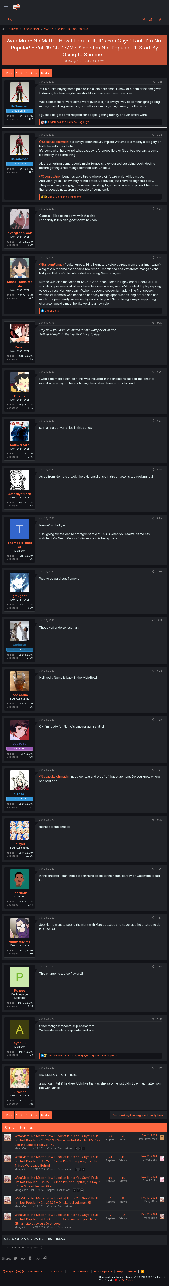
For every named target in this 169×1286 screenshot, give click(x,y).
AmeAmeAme (20, 942)
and (68, 122)
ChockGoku (150, 1159)
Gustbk (19, 396)
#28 (159, 469)
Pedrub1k (19, 893)
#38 (159, 966)
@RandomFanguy (51, 264)
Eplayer (20, 844)
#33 (159, 719)
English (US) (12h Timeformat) (24, 1271)
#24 (159, 257)
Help (120, 1271)
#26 (159, 371)
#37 (159, 917)
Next (44, 73)
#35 (159, 819)
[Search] (10, 19)
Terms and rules (78, 1271)
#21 (160, 81)
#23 (159, 208)
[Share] (153, 82)
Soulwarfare (19, 445)
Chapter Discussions (59, 1148)
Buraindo (20, 1092)
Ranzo (20, 347)
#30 (159, 571)
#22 (159, 134)
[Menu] (6, 6)
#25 (159, 322)
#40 (159, 1067)
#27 (159, 420)
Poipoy (19, 991)
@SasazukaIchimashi (54, 142)
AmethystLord (19, 494)
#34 (159, 769)
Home (132, 1271)
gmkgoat (20, 596)
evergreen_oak (20, 233)
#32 (159, 670)
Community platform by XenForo (133, 1276)
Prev (9, 73)
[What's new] (160, 19)
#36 (159, 868)
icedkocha (20, 695)
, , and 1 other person (83, 1055)
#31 (159, 620)
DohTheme (128, 1280)
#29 (159, 518)
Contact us (56, 1271)
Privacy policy (103, 1271)
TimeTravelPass (147, 1138)
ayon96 (20, 1043)
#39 (159, 1018)
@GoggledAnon (50, 176)
